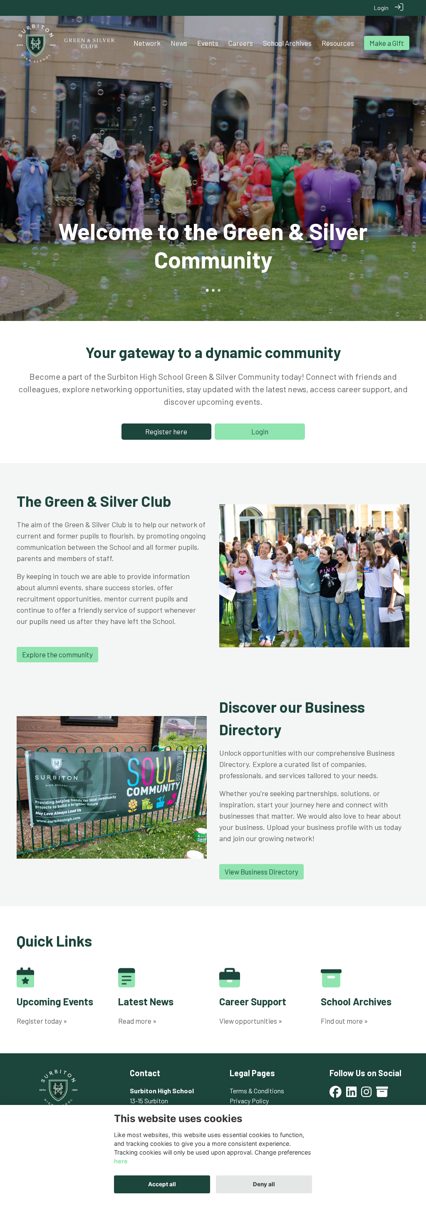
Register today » (42, 1021)
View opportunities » (250, 1021)
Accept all (162, 1184)
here (121, 1161)
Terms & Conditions (257, 1091)
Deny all (264, 1184)
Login (381, 7)
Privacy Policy (249, 1101)
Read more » (137, 1021)
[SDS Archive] (382, 1093)
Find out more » (344, 1021)
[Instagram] (366, 1093)
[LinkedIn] (351, 1093)
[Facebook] (335, 1093)
